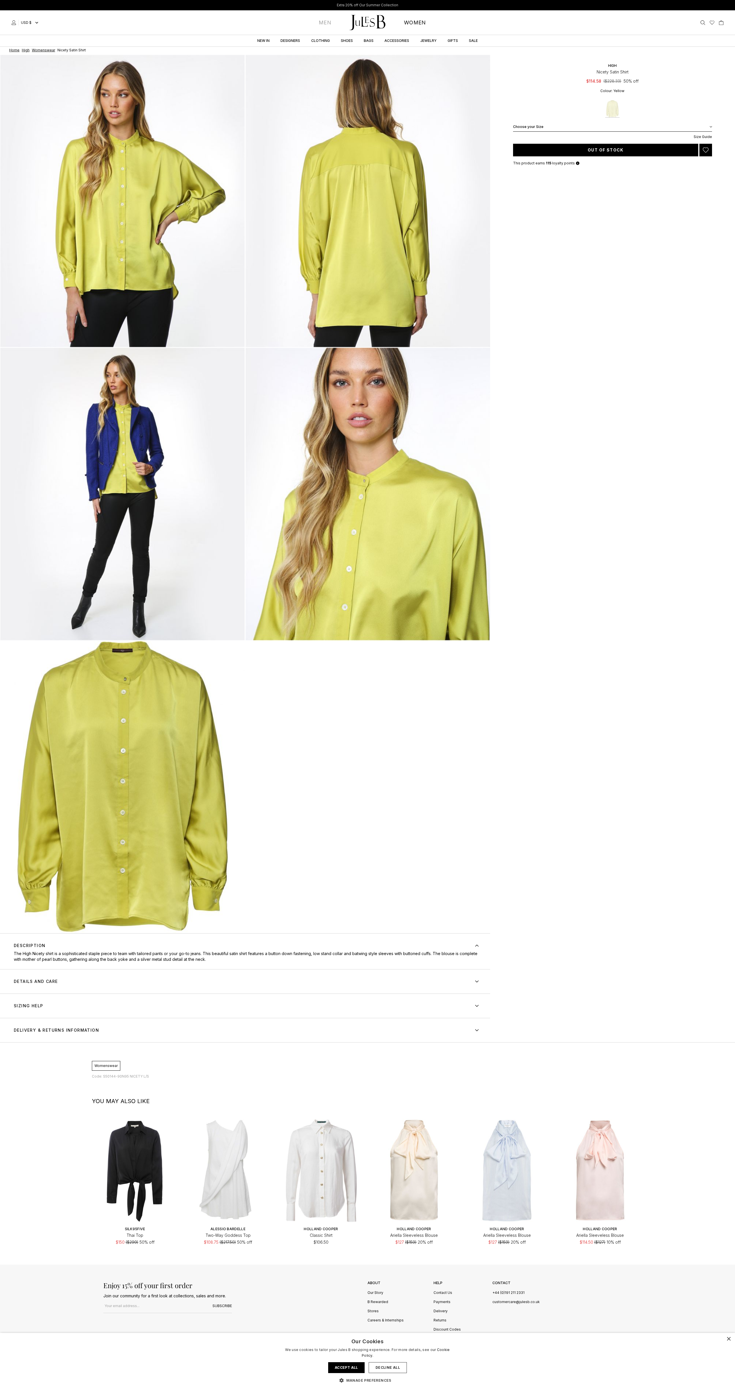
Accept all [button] (346, 1367)
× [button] (728, 1339)
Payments (442, 1302)
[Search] (703, 22)
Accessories (396, 40)
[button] (367, 1380)
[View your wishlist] (712, 22)
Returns (440, 1320)
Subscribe (222, 1306)
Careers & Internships (386, 1320)
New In (263, 40)
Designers (290, 40)
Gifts (453, 40)
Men (325, 23)
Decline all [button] (388, 1367)
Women (415, 23)
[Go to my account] (14, 22)
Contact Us (443, 1293)
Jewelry (428, 40)
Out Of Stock (606, 149)
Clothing (320, 40)
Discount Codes (447, 1329)
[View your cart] (721, 22)
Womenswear (106, 1066)
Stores (373, 1311)
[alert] (367, 1361)
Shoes (347, 40)
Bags (369, 40)
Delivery (441, 1311)
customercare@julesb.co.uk (516, 1302)
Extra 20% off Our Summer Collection (367, 5)
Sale (473, 40)
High (612, 65)
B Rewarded (378, 1302)
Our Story (375, 1293)
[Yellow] (612, 109)
